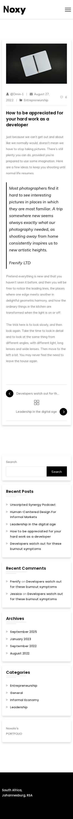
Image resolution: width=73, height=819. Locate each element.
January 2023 (20, 639)
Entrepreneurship (36, 100)
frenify (15, 581)
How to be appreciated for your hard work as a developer (35, 534)
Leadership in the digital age (33, 524)
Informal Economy (24, 700)
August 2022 (20, 653)
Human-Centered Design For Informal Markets (33, 514)
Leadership (19, 707)
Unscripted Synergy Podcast (33, 504)
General (16, 693)
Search (11, 462)
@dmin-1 (17, 94)
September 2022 (23, 646)
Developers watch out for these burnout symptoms (35, 546)
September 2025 (23, 632)
